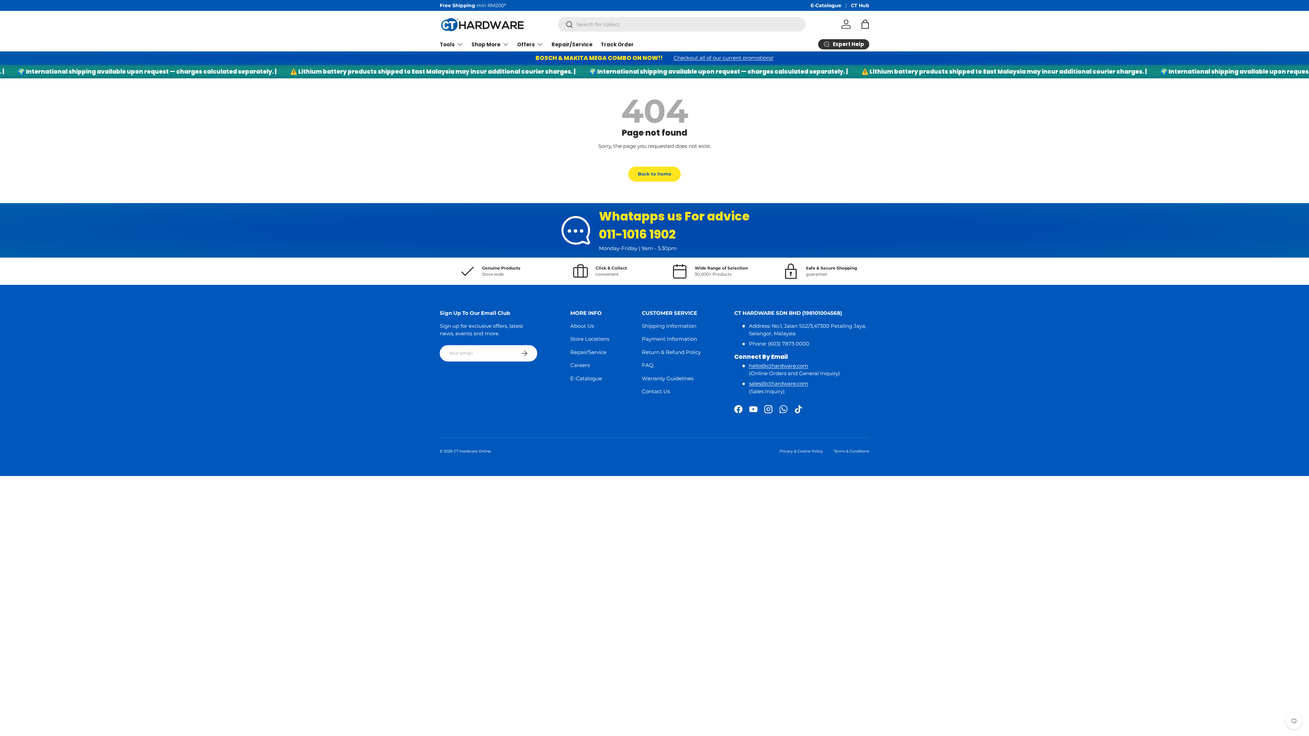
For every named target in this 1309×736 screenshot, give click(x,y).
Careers (580, 365)
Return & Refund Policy (671, 352)
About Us (582, 326)
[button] (865, 24)
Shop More (485, 44)
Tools (447, 44)
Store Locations (589, 339)
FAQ (647, 365)
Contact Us (656, 391)
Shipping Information (669, 326)
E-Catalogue (826, 5)
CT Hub (860, 5)
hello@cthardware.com (778, 366)
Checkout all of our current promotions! (723, 58)
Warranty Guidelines (667, 378)
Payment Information (669, 339)
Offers (526, 44)
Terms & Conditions (851, 451)
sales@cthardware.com (778, 383)
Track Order (617, 44)
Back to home (654, 174)
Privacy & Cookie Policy (801, 451)
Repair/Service (572, 44)
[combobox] (682, 24)
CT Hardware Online (472, 451)
